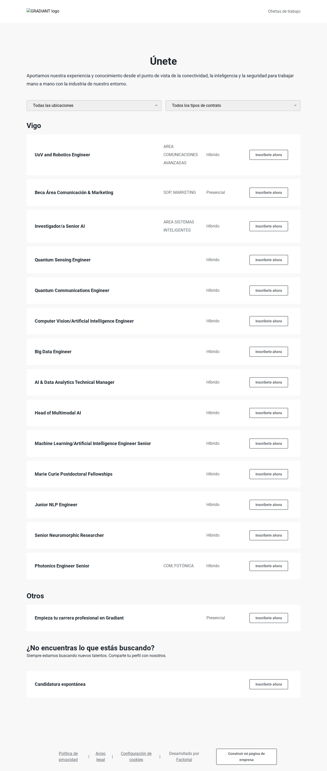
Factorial (184, 759)
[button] (163, 154)
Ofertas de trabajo (284, 11)
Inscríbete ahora (268, 155)
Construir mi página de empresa (246, 757)
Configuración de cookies (136, 756)
